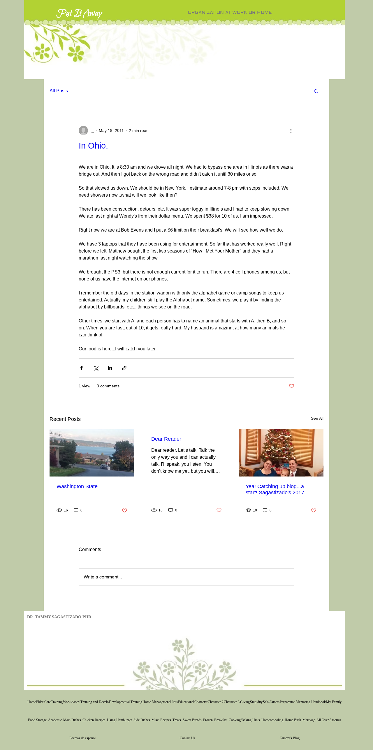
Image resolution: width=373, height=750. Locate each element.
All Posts (59, 90)
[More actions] (290, 130)
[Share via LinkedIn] (110, 368)
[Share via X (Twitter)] (95, 368)
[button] (316, 91)
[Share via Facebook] (81, 368)
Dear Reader (166, 439)
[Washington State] (92, 453)
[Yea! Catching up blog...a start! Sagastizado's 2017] (281, 453)
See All (317, 418)
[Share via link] (124, 368)
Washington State (77, 486)
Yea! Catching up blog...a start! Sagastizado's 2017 (275, 489)
